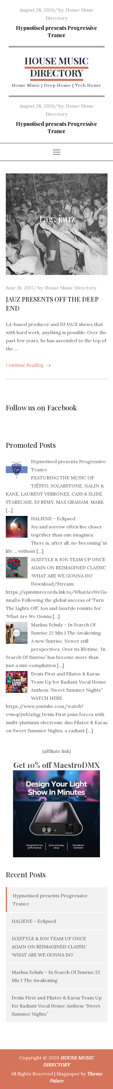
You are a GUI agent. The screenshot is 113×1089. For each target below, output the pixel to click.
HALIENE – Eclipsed (34, 921)
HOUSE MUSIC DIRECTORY (56, 66)
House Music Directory (70, 288)
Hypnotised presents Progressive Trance (56, 31)
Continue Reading (25, 365)
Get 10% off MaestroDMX (56, 765)
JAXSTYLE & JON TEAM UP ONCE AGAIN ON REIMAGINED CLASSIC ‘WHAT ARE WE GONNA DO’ (49, 947)
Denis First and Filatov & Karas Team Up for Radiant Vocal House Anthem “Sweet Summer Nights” (57, 1006)
